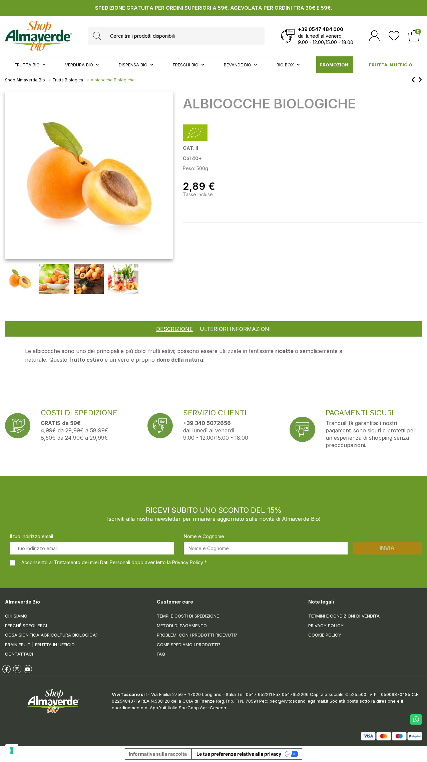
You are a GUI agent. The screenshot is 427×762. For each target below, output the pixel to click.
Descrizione (174, 329)
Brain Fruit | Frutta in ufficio (40, 644)
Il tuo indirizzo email (31, 536)
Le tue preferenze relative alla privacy (238, 754)
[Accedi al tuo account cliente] (374, 35)
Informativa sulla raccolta (158, 754)
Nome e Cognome (204, 536)
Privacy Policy (326, 625)
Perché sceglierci (26, 625)
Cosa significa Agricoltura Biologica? (51, 635)
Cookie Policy (324, 635)
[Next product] (420, 80)
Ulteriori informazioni (235, 329)
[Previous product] (414, 80)
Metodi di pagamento (182, 625)
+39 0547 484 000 (320, 29)
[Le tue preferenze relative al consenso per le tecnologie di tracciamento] (11, 750)
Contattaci (19, 654)
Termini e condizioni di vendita (344, 616)
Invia (387, 548)
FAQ (161, 654)
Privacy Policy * (189, 562)
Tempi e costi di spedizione (188, 616)
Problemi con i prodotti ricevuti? (197, 635)
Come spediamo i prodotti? (189, 644)
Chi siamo (16, 616)
